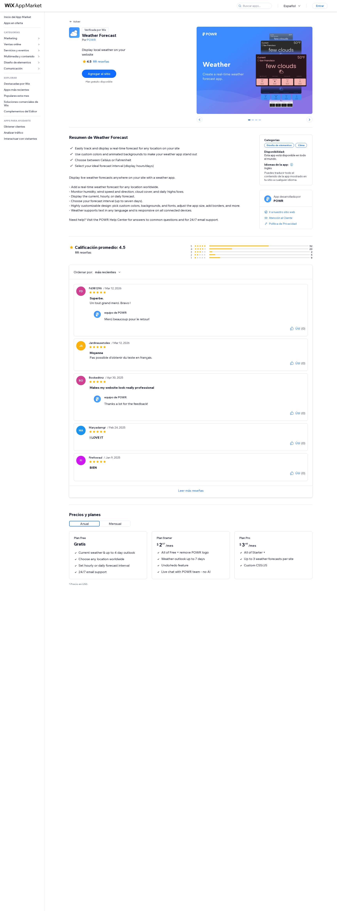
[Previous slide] (199, 119)
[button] (291, 164)
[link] (22, 17)
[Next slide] (309, 119)
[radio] (84, 523)
